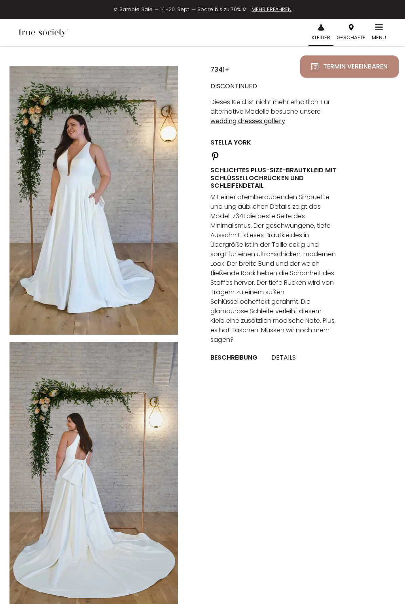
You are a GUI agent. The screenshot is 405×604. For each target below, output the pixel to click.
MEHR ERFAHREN (271, 9)
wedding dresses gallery (247, 121)
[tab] (236, 357)
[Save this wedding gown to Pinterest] (215, 155)
